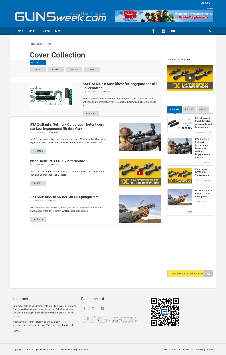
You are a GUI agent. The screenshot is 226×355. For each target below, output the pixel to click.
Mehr (58, 30)
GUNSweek (106, 92)
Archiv (203, 109)
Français (74, 69)
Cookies (209, 350)
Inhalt (32, 30)
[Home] (61, 15)
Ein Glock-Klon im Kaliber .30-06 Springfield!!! (204, 193)
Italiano (92, 69)
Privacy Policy (197, 350)
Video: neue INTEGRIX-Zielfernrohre (202, 172)
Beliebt (189, 109)
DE (206, 3)
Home (19, 30)
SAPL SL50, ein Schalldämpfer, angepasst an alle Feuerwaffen (204, 122)
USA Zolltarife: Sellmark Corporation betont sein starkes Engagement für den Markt (203, 148)
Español (55, 69)
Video (46, 30)
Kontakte (176, 350)
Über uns (166, 350)
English (38, 69)
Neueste (176, 109)
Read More (90, 113)
